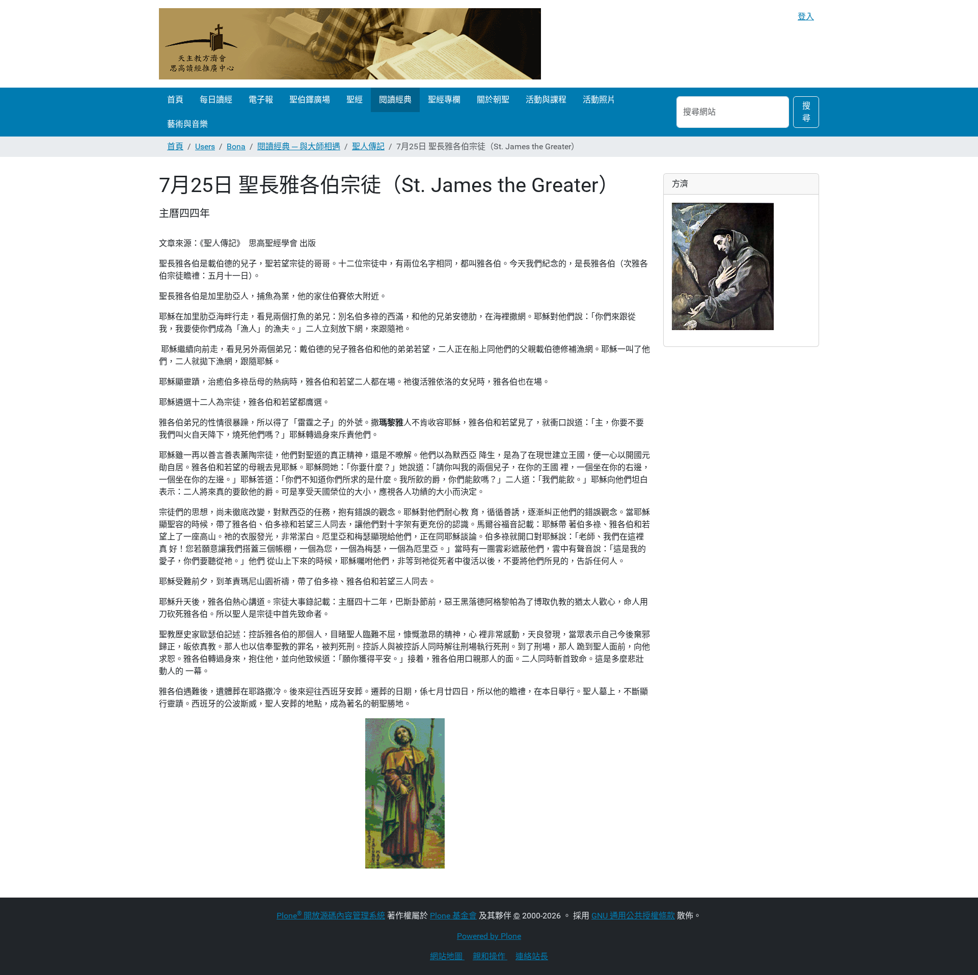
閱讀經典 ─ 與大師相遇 (298, 146)
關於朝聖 (493, 99)
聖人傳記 (368, 146)
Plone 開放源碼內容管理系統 (331, 915)
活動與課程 (546, 99)
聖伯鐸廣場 (309, 99)
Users (205, 146)
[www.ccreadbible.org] (350, 43)
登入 (806, 16)
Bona (236, 146)
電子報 (261, 99)
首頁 (175, 99)
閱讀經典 (395, 99)
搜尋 (806, 112)
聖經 (354, 99)
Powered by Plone (489, 936)
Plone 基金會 (453, 915)
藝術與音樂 (187, 124)
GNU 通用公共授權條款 (633, 915)
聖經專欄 (444, 99)
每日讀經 (216, 99)
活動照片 (599, 99)
